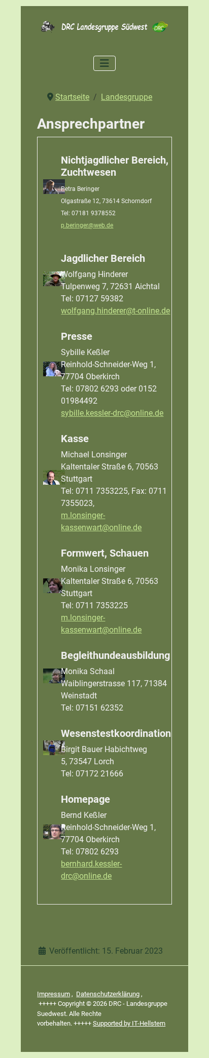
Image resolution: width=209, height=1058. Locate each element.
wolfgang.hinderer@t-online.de (115, 311)
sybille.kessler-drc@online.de (112, 413)
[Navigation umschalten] (104, 63)
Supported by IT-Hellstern (129, 1023)
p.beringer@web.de (87, 225)
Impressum (53, 994)
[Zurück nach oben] (191, 1039)
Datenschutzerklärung (108, 994)
